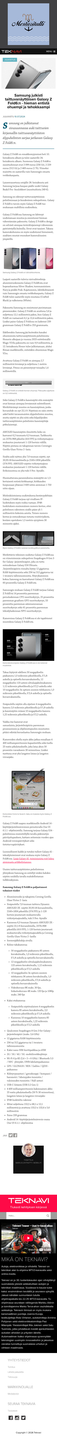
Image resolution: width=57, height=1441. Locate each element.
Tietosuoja (12, 1377)
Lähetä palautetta (16, 1372)
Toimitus (11, 1367)
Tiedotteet (12, 1410)
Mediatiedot (13, 1393)
